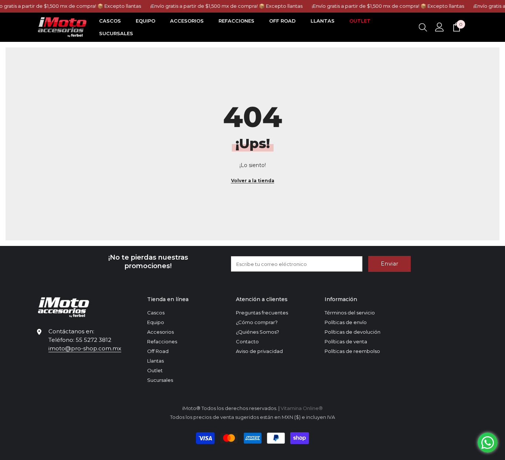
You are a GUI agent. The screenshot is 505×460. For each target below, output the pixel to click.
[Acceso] (439, 27)
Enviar (389, 263)
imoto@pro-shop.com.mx (84, 348)
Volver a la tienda (252, 180)
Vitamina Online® (302, 408)
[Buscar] (423, 27)
